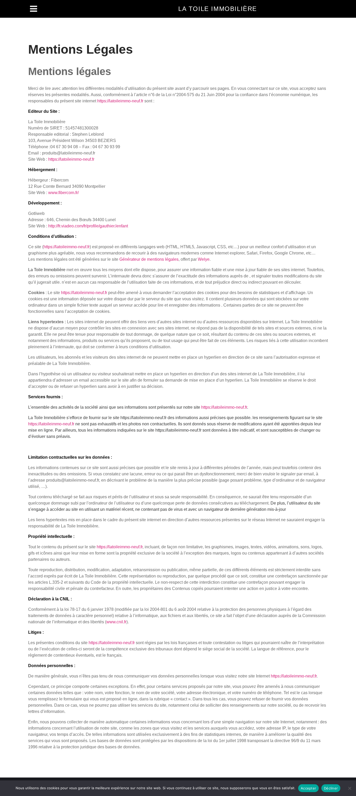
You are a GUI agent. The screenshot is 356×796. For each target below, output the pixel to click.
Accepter (308, 788)
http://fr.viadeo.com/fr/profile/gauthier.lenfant (88, 226)
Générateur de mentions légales (149, 259)
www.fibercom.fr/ (63, 192)
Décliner (331, 788)
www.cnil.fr (116, 622)
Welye (204, 259)
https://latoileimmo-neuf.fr (120, 101)
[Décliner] (349, 788)
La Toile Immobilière (217, 8)
